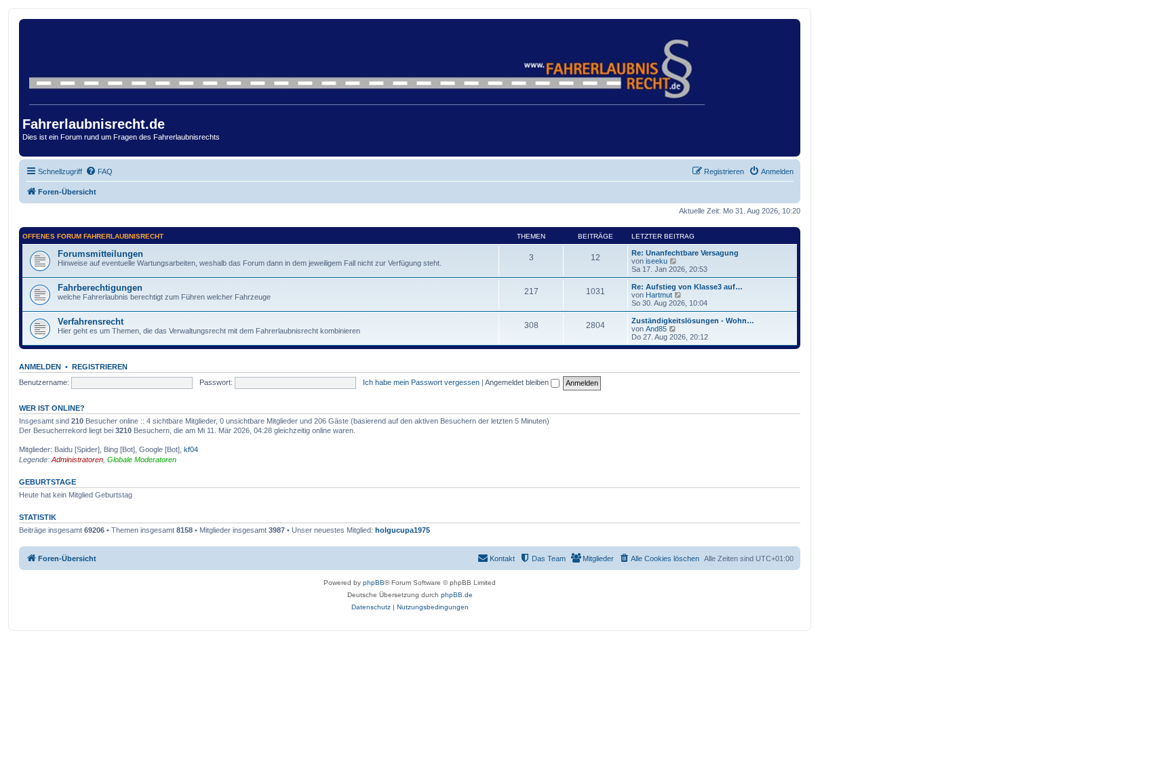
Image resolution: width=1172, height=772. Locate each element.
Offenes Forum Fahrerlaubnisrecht (92, 236)
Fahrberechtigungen (100, 288)
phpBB (374, 582)
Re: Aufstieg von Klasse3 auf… (687, 287)
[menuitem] (99, 171)
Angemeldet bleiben (518, 382)
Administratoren (77, 459)
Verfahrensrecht (90, 322)
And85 (656, 329)
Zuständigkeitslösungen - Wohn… (692, 321)
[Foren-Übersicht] (368, 64)
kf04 (191, 449)
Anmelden (40, 367)
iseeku (656, 261)
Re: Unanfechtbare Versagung (685, 253)
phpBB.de (457, 594)
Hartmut (659, 295)
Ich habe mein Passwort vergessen (421, 382)
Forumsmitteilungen (100, 254)
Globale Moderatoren (141, 459)
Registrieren (100, 367)
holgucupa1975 (402, 530)
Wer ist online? (52, 408)
